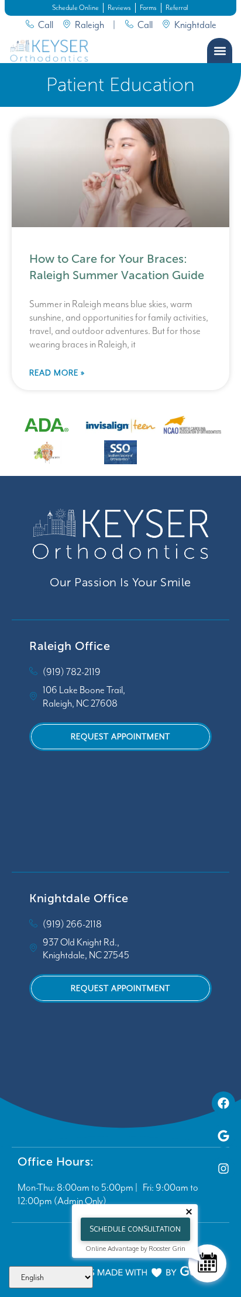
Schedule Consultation (135, 1229)
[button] (219, 50)
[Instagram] (223, 1168)
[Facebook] (223, 1103)
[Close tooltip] (189, 1212)
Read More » (57, 372)
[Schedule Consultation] (207, 1263)
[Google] (223, 1136)
